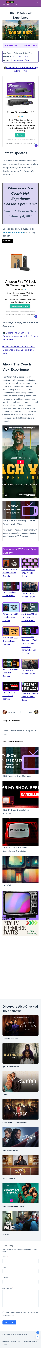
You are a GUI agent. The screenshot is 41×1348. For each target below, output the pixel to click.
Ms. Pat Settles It (8, 1178)
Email (4, 1267)
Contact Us (6, 1344)
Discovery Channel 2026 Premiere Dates (29, 696)
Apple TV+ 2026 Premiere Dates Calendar (9, 572)
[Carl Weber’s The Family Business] (20, 1109)
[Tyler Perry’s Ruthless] (20, 1053)
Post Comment (9, 1322)
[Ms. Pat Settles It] (20, 1165)
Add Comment (7, 1288)
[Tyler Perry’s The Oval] (20, 1137)
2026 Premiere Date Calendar (16, 776)
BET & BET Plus (20, 56)
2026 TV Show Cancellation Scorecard (8, 695)
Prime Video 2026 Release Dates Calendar (10, 641)
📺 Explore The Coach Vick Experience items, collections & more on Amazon (20, 336)
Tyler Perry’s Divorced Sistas (13, 1206)
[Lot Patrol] (20, 1221)
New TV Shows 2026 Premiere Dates (28, 572)
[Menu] (34, 3)
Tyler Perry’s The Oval (10, 1150)
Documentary (16, 60)
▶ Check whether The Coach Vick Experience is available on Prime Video (18, 349)
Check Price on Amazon (20, 306)
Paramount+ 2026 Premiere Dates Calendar (10, 617)
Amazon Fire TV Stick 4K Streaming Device (20, 283)
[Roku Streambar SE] (20, 94)
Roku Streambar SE (20, 112)
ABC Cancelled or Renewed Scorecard (10, 672)
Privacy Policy (16, 1341)
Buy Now (20, 135)
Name (4, 1257)
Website (5, 1277)
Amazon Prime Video (13, 232)
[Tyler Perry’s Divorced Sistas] (20, 1193)
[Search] (38, 3)
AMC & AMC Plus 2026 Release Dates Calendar (29, 617)
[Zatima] (20, 1081)
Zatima (5, 1095)
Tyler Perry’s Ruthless (10, 1067)
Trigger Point (8, 731)
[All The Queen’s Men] (20, 1025)
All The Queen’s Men (10, 1039)
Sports (28, 60)
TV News (6, 885)
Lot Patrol (6, 1234)
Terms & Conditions (30, 1341)
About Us (5, 1341)
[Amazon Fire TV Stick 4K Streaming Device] (20, 261)
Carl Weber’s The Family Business (15, 1123)
